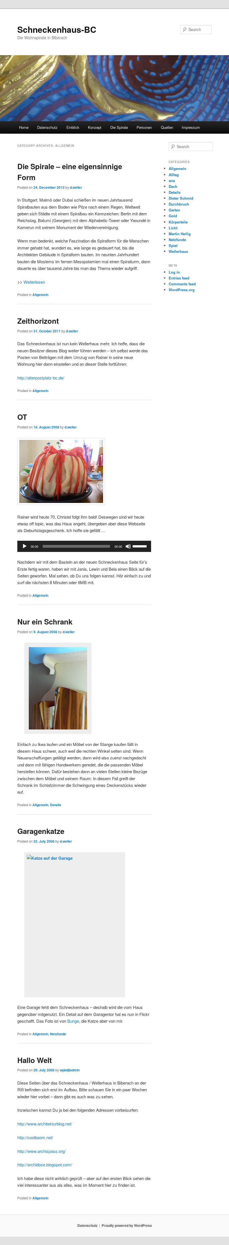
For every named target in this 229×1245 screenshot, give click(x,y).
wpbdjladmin (70, 1070)
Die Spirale (119, 127)
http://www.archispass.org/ (41, 1151)
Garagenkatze (40, 831)
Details (55, 804)
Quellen (167, 127)
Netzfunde (58, 1033)
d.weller (76, 187)
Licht (173, 227)
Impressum (191, 127)
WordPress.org (182, 289)
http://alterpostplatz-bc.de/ (40, 378)
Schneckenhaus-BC (56, 29)
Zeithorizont (38, 321)
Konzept (94, 127)
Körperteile (178, 222)
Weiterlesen (34, 282)
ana (172, 180)
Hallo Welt (34, 1060)
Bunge (73, 1021)
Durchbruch (179, 204)
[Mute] (128, 546)
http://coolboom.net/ (35, 1137)
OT (22, 417)
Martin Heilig (180, 233)
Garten (174, 210)
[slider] (140, 546)
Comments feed (182, 283)
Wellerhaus (178, 251)
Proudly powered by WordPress (127, 1225)
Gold (173, 215)
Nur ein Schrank (44, 621)
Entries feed (179, 278)
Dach (173, 186)
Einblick (72, 127)
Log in (174, 272)
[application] (84, 546)
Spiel (173, 245)
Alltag (174, 174)
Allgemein (40, 294)
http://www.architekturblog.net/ (44, 1124)
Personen (144, 127)
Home (23, 127)
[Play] (24, 546)
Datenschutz (47, 127)
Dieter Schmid (181, 198)
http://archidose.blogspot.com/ (44, 1164)
